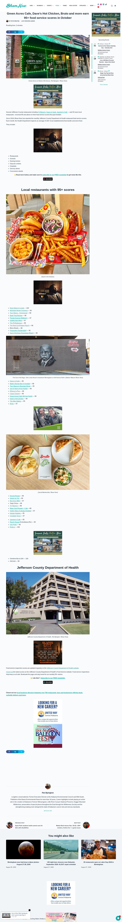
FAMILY (65, 5)
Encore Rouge (15, 496)
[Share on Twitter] (21, 31)
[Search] (112, 5)
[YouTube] (98, 7)
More (92, 5)
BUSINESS (40, 5)
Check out (9, 672)
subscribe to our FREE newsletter (54, 175)
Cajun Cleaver (15, 393)
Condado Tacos (15, 516)
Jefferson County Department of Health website (63, 668)
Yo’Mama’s (42, 112)
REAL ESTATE (73, 5)
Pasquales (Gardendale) (18, 330)
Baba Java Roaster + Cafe (19, 508)
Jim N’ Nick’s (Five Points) (19, 388)
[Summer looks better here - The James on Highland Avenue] (48, 96)
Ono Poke (13, 524)
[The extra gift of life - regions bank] (48, 418)
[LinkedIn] (103, 4)
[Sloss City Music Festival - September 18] (48, 652)
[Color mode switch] (115, 5)
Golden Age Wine (16, 320)
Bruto (12, 404)
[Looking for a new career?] (48, 711)
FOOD (57, 5)
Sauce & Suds (51, 112)
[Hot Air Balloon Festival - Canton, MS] (48, 736)
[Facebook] (98, 4)
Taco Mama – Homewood (18, 313)
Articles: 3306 (48, 810)
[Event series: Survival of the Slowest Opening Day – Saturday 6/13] (109, 44)
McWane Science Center (104, 50)
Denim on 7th (14, 498)
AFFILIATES (82, 5)
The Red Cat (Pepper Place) (19, 325)
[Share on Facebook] (9, 31)
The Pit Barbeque (16, 323)
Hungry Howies (15, 513)
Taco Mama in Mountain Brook (20, 386)
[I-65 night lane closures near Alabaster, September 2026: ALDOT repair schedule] (61, 849)
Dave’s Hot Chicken (16, 399)
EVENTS (49, 5)
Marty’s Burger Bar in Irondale (20, 384)
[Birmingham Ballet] (61, 917)
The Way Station (15, 401)
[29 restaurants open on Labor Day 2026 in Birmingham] (98, 849)
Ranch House (14, 522)
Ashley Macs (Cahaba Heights (20, 511)
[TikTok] (106, 4)
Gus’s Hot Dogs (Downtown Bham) (22, 333)
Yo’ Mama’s (14, 506)
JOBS (31, 5)
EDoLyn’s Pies (15, 391)
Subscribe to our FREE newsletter (53, 678)
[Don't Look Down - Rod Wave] (48, 140)
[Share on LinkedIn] (15, 31)
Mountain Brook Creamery (19, 310)
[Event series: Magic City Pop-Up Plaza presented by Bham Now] (109, 71)
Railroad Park (101, 77)
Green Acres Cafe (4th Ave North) (21, 396)
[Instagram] (101, 4)
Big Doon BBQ (15, 501)
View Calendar (104, 84)
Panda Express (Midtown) (18, 318)
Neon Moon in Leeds (17, 308)
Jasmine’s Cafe (62, 112)
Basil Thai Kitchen (16, 315)
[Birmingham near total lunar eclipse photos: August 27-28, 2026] (23, 849)
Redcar (12, 527)
